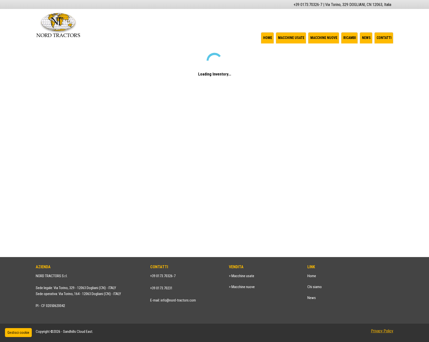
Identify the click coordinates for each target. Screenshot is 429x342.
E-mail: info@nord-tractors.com (173, 300)
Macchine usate (291, 38)
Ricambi (349, 38)
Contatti (384, 38)
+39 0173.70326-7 (163, 276)
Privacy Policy (382, 331)
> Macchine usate (241, 276)
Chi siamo (314, 287)
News (366, 38)
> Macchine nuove (242, 287)
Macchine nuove (323, 38)
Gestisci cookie (18, 333)
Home (267, 38)
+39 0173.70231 (161, 288)
